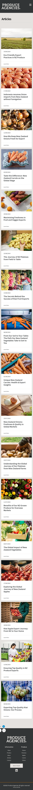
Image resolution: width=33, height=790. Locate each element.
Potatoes (24, 753)
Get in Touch (16, 765)
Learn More (6, 64)
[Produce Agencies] (12, 4)
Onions (24, 750)
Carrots (24, 758)
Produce (9, 753)
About (9, 755)
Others (24, 760)
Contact (9, 760)
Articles (9, 758)
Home (9, 750)
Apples (24, 755)
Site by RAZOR (16, 787)
